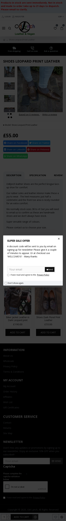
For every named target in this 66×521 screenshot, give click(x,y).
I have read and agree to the (29, 274)
